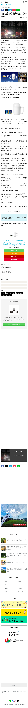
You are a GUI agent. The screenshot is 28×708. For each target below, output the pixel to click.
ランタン (2, 293)
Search (22, 1)
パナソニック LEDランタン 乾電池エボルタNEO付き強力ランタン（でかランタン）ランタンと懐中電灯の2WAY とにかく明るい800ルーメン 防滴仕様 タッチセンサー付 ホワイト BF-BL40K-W (14, 243)
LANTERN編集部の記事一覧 (14, 324)
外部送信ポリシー (4, 694)
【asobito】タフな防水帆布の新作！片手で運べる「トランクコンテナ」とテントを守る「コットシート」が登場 (16, 548)
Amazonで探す (14, 253)
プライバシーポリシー (13, 694)
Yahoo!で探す (14, 259)
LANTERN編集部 (19, 293)
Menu (26, 1)
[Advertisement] (14, 389)
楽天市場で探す (14, 256)
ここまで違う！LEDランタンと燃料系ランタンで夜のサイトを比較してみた (14, 218)
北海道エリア (7, 581)
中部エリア (20, 584)
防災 (13, 293)
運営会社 (20, 694)
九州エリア (20, 591)
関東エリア (7, 584)
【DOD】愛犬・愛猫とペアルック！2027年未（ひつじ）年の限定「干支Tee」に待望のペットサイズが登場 (16, 555)
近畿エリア (7, 588)
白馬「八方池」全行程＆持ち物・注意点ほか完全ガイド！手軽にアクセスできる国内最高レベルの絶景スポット (16, 570)
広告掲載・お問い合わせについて (18, 690)
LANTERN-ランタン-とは (5, 690)
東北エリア (20, 581)
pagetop (14, 685)
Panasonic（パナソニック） (6, 295)
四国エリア (7, 591)
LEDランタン (8, 293)
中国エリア (20, 588)
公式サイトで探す (14, 250)
